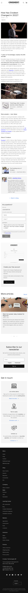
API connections (6, 504)
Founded (3, 140)
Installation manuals (7, 513)
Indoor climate (6, 540)
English (16, 583)
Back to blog (14, 198)
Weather (4, 537)
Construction (5, 523)
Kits (3, 480)
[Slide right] (16, 336)
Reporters (5, 475)
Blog (4, 506)
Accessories (5, 477)
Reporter (11, 70)
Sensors (4, 473)
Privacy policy (6, 554)
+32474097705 (6, 209)
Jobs (4, 494)
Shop (4, 456)
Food (4, 525)
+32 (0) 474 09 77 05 (8, 568)
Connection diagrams (7, 511)
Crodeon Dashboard (7, 509)
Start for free (9, 282)
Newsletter (5, 496)
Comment (4, 222)
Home (4, 454)
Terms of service (6, 547)
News (4, 490)
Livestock (5, 528)
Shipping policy (6, 550)
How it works (6, 470)
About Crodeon (6, 487)
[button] (1, 2)
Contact (4, 458)
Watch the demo (13, 398)
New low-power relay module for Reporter (13, 315)
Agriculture (5, 521)
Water (4, 535)
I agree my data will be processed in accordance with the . (14, 232)
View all (25, 294)
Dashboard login (6, 461)
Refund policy (6, 552)
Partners (5, 492)
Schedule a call (13, 420)
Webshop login (6, 463)
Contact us (13, 440)
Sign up (14, 366)
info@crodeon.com (7, 566)
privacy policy (8, 232)
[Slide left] (11, 336)
